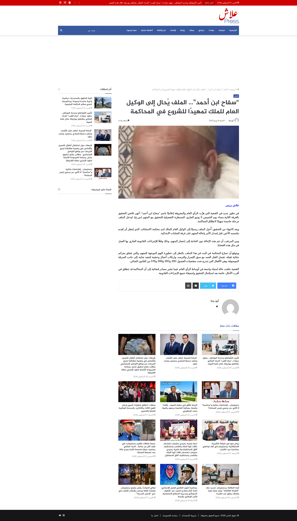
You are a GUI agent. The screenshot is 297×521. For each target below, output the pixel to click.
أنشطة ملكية (147, 30)
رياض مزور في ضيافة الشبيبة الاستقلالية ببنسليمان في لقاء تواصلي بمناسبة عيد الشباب (221, 446)
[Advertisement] (148, 61)
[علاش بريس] (229, 16)
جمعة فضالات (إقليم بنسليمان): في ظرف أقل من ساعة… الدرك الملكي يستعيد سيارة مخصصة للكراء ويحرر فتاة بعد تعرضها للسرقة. (137, 448)
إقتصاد (173, 30)
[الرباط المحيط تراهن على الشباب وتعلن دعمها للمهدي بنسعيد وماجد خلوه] (178, 344)
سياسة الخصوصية (170, 515)
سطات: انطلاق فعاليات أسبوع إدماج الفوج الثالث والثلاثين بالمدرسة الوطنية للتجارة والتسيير (137, 408)
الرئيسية (233, 30)
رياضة (182, 30)
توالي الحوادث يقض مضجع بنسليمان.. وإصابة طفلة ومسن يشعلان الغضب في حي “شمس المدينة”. (136, 491)
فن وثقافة (161, 30)
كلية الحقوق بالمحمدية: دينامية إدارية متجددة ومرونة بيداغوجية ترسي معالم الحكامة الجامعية (77, 101)
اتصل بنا (154, 515)
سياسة (222, 30)
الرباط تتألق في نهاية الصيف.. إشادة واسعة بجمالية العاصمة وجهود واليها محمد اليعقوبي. (179, 408)
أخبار (226, 89)
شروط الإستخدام (189, 515)
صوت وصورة (132, 30)
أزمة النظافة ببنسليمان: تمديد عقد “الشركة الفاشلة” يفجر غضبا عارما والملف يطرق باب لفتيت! (222, 491)
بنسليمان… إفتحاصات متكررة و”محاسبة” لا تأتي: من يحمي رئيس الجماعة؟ (220, 406)
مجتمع (201, 30)
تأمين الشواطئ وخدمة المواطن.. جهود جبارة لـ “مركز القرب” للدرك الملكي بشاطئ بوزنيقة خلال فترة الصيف (155, 2)
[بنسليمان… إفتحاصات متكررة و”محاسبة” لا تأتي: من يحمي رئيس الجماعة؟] (220, 391)
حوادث (211, 30)
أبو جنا (231, 120)
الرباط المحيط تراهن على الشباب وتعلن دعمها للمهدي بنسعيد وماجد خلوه (180, 361)
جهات (191, 30)
